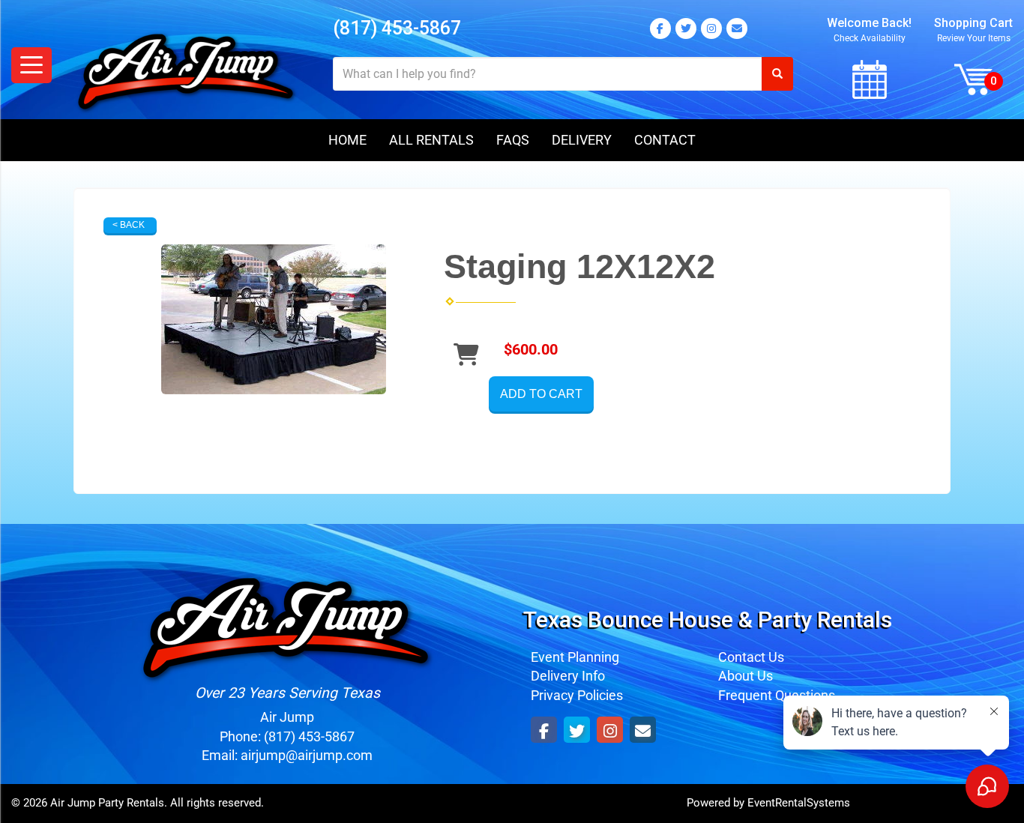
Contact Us (751, 657)
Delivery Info (568, 676)
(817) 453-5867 (397, 28)
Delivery (582, 140)
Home (347, 140)
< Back (128, 225)
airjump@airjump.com (307, 755)
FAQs (512, 140)
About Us (745, 676)
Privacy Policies (577, 695)
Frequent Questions (776, 695)
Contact (665, 140)
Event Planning (575, 657)
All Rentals (431, 140)
